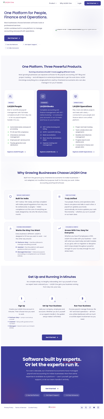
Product (52, 3)
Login (79, 3)
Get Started (91, 3)
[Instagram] (98, 407)
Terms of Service (20, 408)
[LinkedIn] (81, 407)
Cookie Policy (32, 408)
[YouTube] (94, 407)
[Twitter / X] (86, 407)
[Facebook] (90, 407)
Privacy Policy (8, 408)
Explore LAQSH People (15, 152)
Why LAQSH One (66, 3)
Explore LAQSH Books (48, 152)
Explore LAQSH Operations (82, 152)
